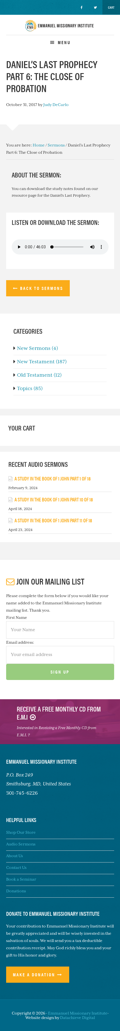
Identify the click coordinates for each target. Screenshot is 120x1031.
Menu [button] (64, 42)
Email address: (20, 642)
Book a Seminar (21, 879)
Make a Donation (34, 974)
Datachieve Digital (77, 1017)
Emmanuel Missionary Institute (60, 30)
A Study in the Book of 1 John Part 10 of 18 (54, 499)
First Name (16, 617)
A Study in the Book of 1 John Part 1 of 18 (53, 478)
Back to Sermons (41, 288)
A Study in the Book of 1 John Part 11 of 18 (53, 520)
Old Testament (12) (39, 375)
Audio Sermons (20, 844)
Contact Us (16, 867)
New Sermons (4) (37, 348)
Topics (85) (30, 388)
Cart (111, 7)
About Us (14, 856)
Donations (16, 891)
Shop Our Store (21, 832)
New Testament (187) (42, 361)
